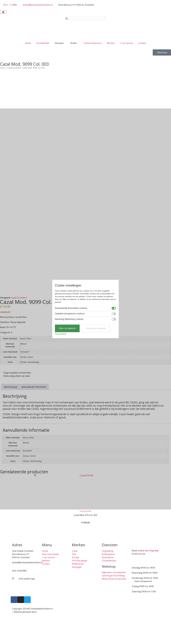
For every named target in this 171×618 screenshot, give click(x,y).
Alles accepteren (67, 328)
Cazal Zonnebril (14, 67)
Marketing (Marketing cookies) (69, 319)
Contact (142, 43)
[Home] (85, 28)
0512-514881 (18, 565)
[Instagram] (20, 599)
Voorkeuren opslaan (96, 328)
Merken (111, 43)
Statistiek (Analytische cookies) (69, 314)
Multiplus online (46, 611)
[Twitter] (27, 599)
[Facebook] (14, 599)
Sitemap (59, 608)
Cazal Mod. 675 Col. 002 (85, 515)
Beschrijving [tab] (10, 386)
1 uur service (126, 43)
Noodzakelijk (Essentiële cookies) (71, 308)
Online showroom (93, 43)
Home (28, 43)
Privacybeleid (60, 334)
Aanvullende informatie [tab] (34, 386)
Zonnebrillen (42, 43)
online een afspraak (148, 550)
